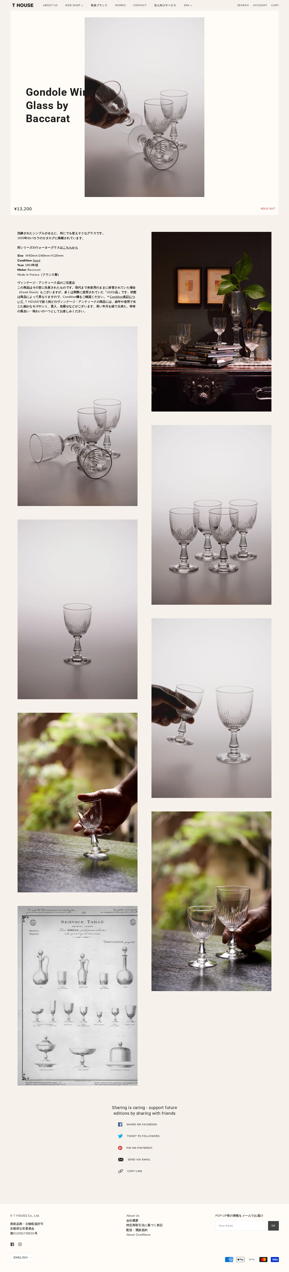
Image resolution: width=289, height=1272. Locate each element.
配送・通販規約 (136, 1230)
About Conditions (138, 1235)
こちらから (70, 248)
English (21, 1258)
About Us (133, 1216)
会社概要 (132, 1221)
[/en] (23, 5)
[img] (12, 1244)
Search (243, 5)
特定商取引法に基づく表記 (144, 1225)
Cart (275, 5)
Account (260, 5)
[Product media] (144, 107)
